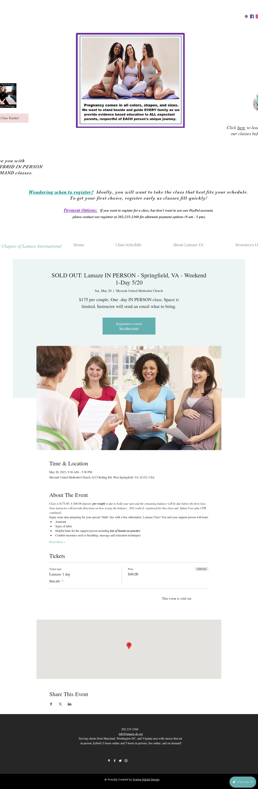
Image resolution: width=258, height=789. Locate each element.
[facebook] (252, 16)
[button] (200, 243)
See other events (129, 328)
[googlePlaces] (246, 16)
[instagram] (126, 761)
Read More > (57, 542)
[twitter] (120, 761)
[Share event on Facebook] (51, 704)
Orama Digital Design (146, 779)
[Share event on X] (60, 704)
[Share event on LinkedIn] (69, 704)
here (241, 127)
